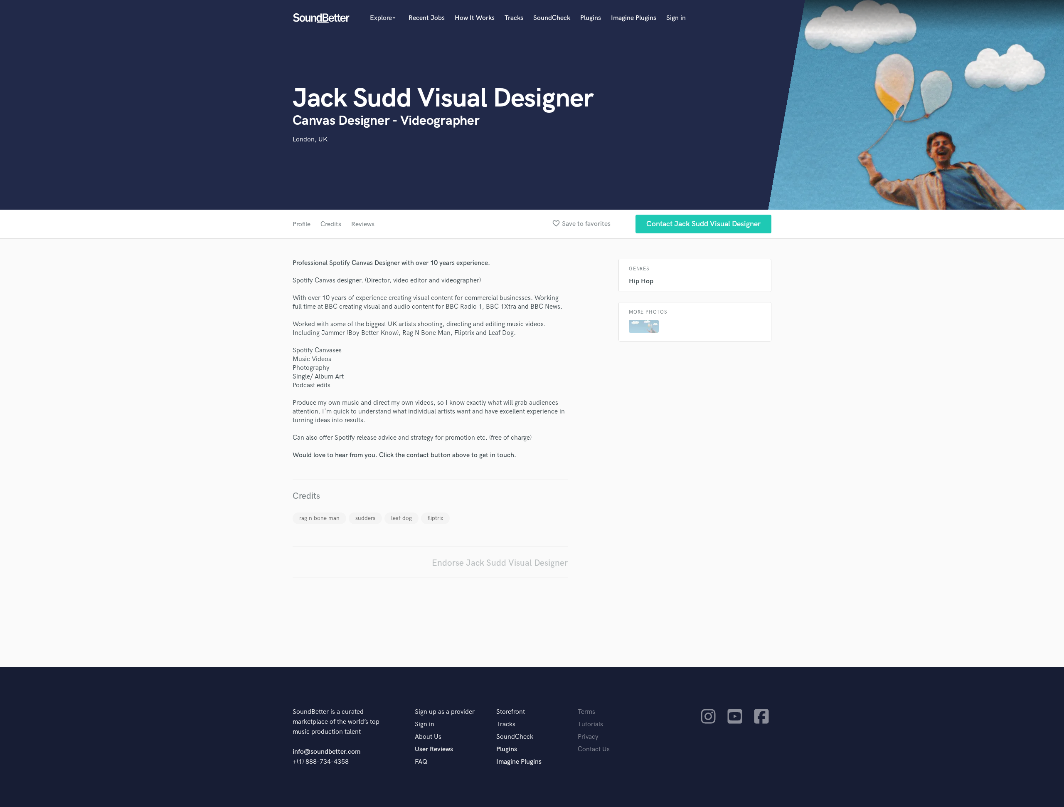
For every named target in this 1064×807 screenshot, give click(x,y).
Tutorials (590, 724)
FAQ (421, 762)
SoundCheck (551, 18)
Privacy (588, 737)
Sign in (676, 18)
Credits (330, 224)
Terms (586, 712)
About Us (428, 737)
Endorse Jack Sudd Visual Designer (500, 563)
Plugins (590, 18)
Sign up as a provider (445, 712)
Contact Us (594, 749)
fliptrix (435, 518)
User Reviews (434, 749)
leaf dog (401, 518)
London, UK (310, 140)
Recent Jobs (427, 18)
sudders (365, 518)
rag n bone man (319, 518)
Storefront (510, 712)
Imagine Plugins (633, 18)
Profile (301, 224)
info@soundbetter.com (326, 752)
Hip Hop (641, 281)
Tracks (514, 18)
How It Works (475, 18)
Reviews (362, 224)
